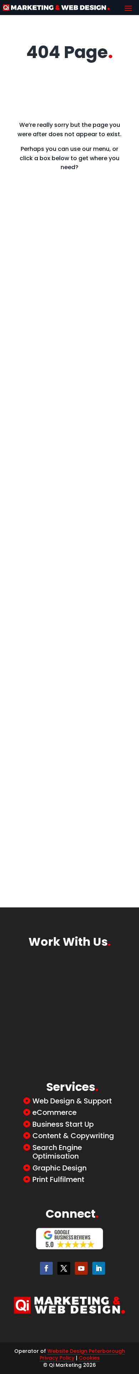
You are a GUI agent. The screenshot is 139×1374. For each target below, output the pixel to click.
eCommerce (54, 1112)
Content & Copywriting (73, 1135)
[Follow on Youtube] (81, 1268)
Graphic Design (59, 1168)
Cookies (89, 1357)
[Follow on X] (63, 1268)
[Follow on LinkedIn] (98, 1268)
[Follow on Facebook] (46, 1268)
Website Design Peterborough (86, 1351)
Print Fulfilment (58, 1179)
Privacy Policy (57, 1357)
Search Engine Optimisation (57, 1152)
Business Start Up (63, 1124)
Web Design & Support (72, 1101)
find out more (65, 265)
